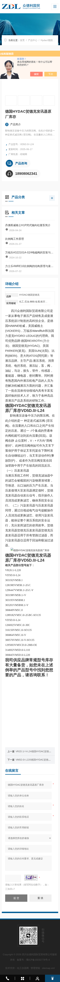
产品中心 (32, 40)
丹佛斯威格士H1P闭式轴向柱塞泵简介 (27, 225)
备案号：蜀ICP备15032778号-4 (33, 959)
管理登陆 (35, 968)
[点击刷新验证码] (31, 877)
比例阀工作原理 (14, 238)
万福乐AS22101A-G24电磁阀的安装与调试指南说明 (30, 252)
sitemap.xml (48, 968)
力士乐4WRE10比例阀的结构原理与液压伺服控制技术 (30, 266)
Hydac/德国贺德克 (50, 40)
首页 (22, 40)
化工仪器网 (23, 968)
